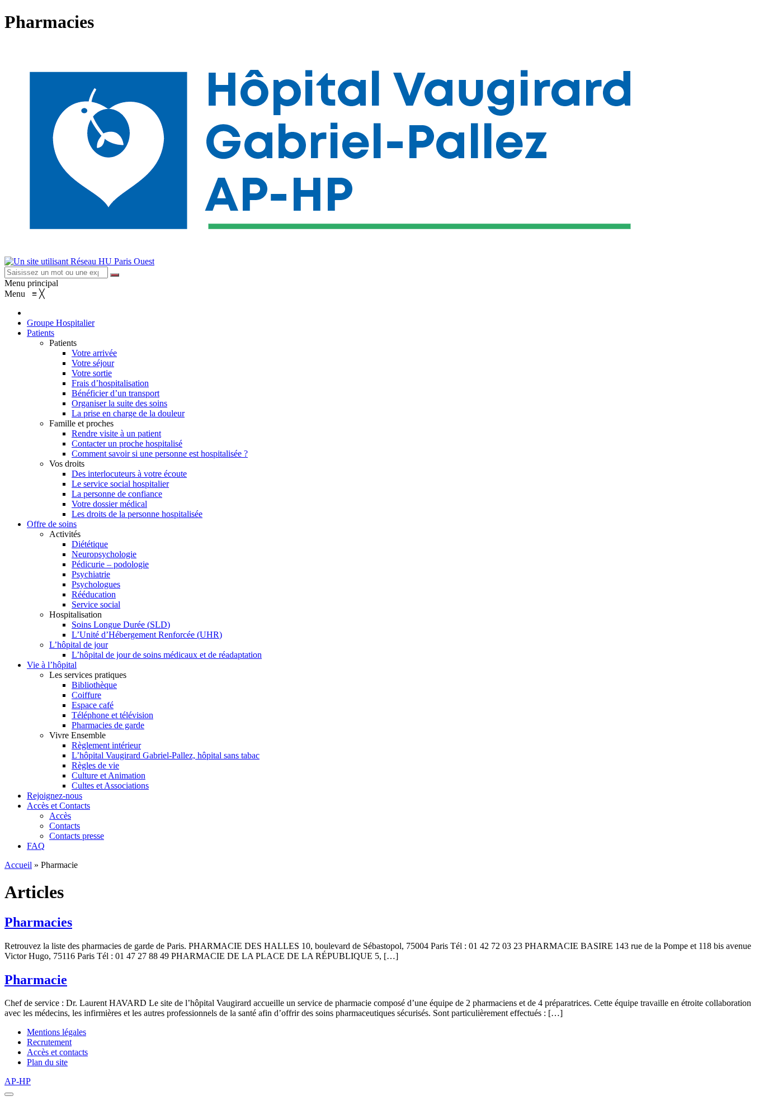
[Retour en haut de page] (8, 1094)
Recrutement (49, 1042)
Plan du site (47, 1062)
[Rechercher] (114, 275)
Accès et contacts (57, 1052)
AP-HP (17, 1081)
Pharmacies (38, 922)
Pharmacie (35, 979)
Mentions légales (56, 1032)
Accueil (18, 865)
